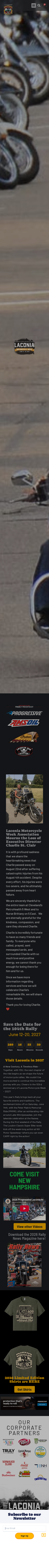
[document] (24, 770)
